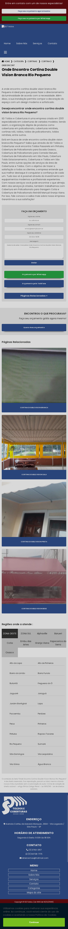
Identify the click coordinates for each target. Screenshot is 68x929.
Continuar (34, 922)
